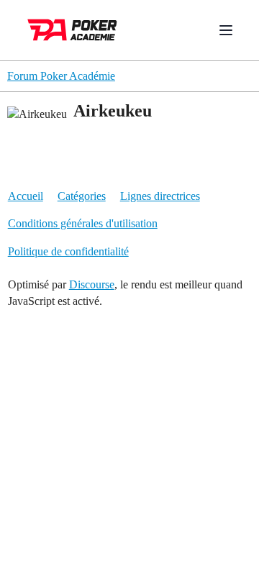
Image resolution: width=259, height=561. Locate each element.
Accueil (25, 196)
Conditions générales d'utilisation (83, 223)
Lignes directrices (160, 196)
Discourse (91, 284)
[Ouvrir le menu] (226, 30)
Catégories (82, 196)
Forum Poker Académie (61, 76)
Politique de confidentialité (68, 251)
